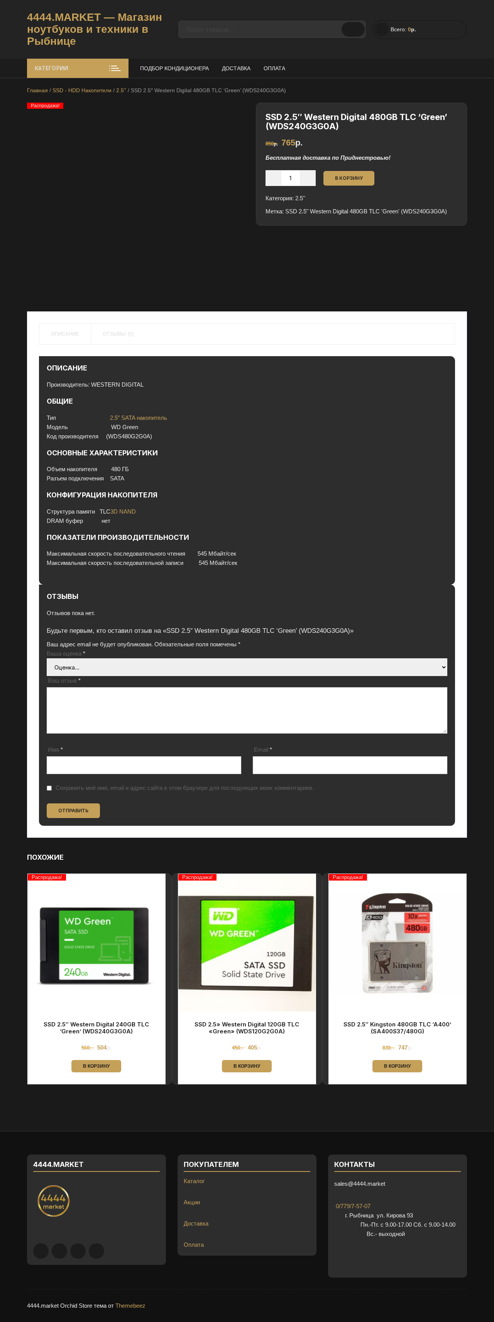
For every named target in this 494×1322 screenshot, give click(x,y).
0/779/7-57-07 (352, 1206)
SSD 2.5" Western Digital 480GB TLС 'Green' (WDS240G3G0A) (366, 211)
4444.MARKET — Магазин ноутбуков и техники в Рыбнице (94, 29)
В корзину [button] (96, 1066)
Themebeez (130, 1305)
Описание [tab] (65, 334)
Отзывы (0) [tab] (118, 334)
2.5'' (121, 90)
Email (263, 749)
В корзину (349, 178)
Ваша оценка (66, 653)
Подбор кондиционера (174, 68)
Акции (192, 1202)
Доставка (236, 68)
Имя (55, 749)
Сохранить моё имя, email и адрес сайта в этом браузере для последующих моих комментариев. (185, 787)
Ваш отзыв (64, 680)
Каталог (194, 1181)
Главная (37, 90)
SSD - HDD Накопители (82, 90)
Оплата (274, 68)
